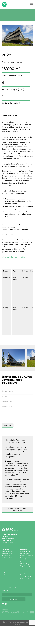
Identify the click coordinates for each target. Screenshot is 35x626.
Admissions (5, 577)
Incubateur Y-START (8, 558)
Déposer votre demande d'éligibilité (17, 510)
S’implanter (5, 550)
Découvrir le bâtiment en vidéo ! (14, 257)
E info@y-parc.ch (7, 543)
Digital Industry (25, 566)
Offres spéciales (25, 558)
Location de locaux (7, 552)
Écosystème (24, 550)
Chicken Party (24, 564)
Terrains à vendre (7, 554)
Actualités (23, 560)
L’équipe (23, 575)
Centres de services (26, 556)
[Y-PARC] (9, 4)
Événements (24, 562)
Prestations (5, 575)
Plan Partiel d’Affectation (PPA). (15, 473)
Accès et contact (25, 577)
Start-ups (5, 573)
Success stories (25, 552)
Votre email (5, 590)
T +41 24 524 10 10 (8, 541)
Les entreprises (25, 554)
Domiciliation (6, 556)
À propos (23, 573)
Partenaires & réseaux (27, 579)
